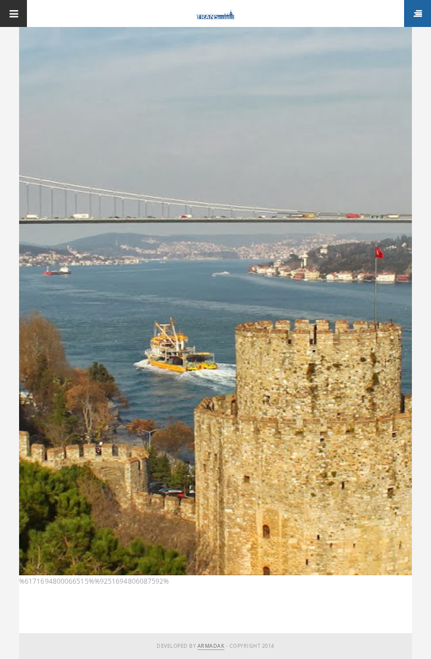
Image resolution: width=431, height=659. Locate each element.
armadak (211, 645)
